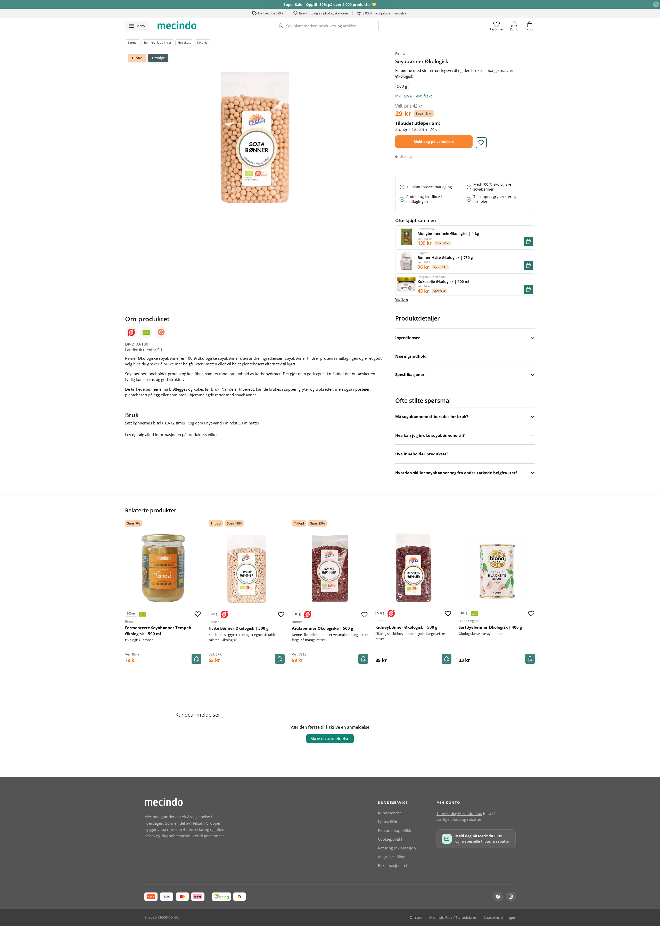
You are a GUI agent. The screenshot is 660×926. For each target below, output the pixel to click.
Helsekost (184, 42)
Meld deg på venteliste (434, 142)
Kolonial (202, 42)
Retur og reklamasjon (397, 848)
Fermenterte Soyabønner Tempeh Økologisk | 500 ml (158, 630)
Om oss (416, 917)
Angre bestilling (391, 856)
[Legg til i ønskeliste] (481, 142)
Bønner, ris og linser (157, 42)
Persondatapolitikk (394, 830)
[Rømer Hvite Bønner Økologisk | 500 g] (247, 569)
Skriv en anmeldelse (330, 738)
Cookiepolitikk (390, 839)
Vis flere (401, 299)
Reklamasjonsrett (393, 865)
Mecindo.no (168, 917)
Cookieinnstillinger (499, 917)
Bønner (133, 42)
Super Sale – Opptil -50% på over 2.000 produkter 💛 (330, 4)
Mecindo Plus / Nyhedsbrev (453, 917)
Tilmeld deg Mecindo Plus (459, 813)
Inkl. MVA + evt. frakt (413, 96)
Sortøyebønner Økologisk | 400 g (490, 627)
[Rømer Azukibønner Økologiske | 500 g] (330, 569)
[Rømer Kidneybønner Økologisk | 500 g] (413, 568)
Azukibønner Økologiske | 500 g (322, 628)
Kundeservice (390, 812)
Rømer (400, 53)
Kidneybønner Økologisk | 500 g (406, 627)
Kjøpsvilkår (388, 821)
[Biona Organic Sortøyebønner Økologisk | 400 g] (497, 568)
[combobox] (327, 26)
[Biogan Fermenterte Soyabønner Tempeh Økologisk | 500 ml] (163, 568)
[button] (530, 25)
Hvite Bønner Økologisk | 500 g (238, 628)
